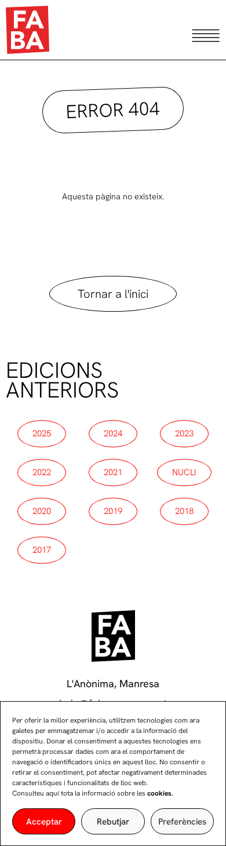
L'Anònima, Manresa (113, 683)
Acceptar (44, 821)
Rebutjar (113, 821)
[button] (113, 109)
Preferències (182, 821)
